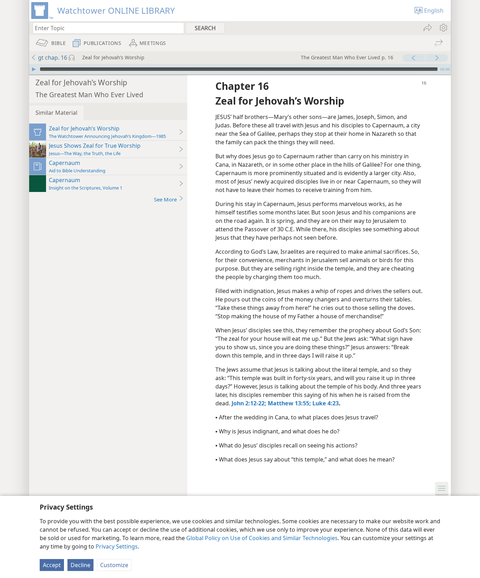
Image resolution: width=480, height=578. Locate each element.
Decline (80, 565)
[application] (240, 69)
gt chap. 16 (52, 57)
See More (165, 199)
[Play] (34, 69)
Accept (52, 565)
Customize (114, 565)
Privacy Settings (117, 546)
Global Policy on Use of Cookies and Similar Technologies (262, 538)
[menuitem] (443, 27)
